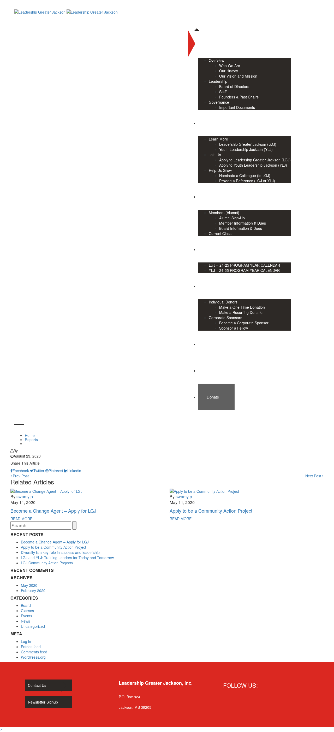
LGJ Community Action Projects (47, 562)
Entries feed (31, 646)
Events (26, 615)
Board (26, 605)
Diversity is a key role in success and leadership (60, 552)
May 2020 (29, 585)
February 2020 (33, 590)
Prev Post (20, 475)
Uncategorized (33, 626)
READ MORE (21, 518)
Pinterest (56, 470)
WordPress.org (33, 657)
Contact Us (37, 685)
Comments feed (34, 651)
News (25, 621)
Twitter (38, 470)
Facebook (21, 470)
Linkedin (74, 470)
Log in (26, 641)
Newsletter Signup (43, 702)
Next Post (313, 475)
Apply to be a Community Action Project (211, 510)
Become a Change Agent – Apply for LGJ (53, 510)
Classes (27, 610)
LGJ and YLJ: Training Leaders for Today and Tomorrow (67, 557)
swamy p (24, 497)
